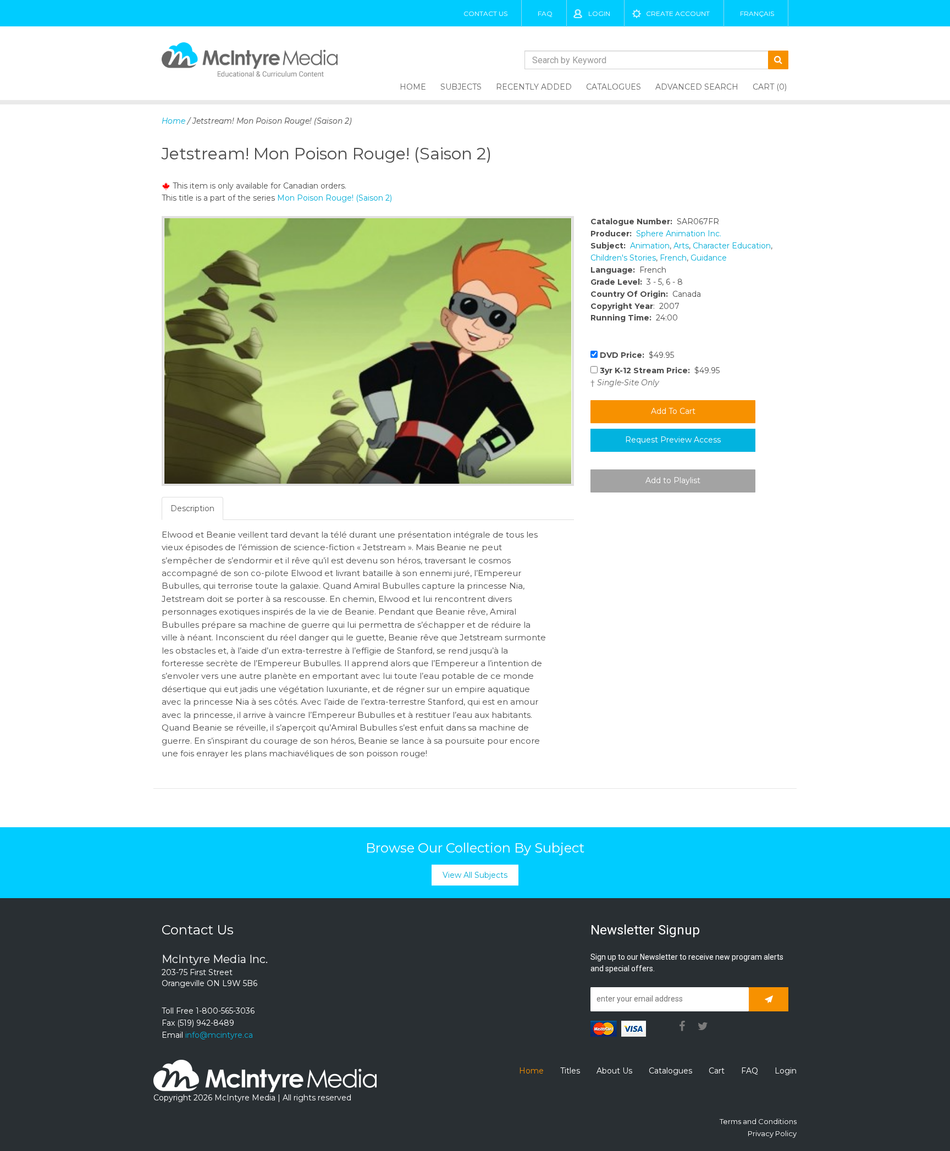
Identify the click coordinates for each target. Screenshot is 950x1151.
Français (757, 13)
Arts (681, 246)
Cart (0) (770, 87)
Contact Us (485, 13)
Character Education (732, 246)
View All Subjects (475, 875)
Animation (650, 246)
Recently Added (534, 87)
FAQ (545, 13)
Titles (570, 1071)
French (673, 258)
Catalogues (613, 87)
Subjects (461, 87)
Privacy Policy (772, 1133)
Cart (717, 1071)
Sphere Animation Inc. (678, 234)
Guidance (709, 258)
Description (192, 508)
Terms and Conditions (758, 1121)
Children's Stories (623, 258)
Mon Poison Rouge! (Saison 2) (334, 198)
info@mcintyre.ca (219, 1035)
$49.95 (637, 355)
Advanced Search (696, 87)
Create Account (678, 13)
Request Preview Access (673, 440)
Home (413, 87)
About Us (614, 1071)
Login (599, 13)
